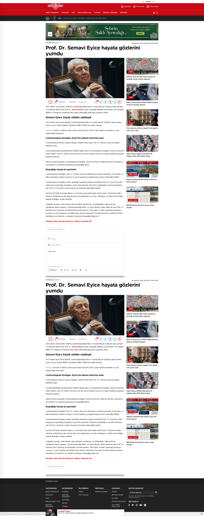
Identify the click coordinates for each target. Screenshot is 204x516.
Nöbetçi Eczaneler (101, 491)
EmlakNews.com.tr (52, 43)
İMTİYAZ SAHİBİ (117, 495)
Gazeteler (127, 6)
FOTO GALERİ (83, 495)
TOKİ (73, 12)
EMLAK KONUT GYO (84, 12)
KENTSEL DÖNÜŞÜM (110, 12)
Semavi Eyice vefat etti (56, 229)
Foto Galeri (140, 6)
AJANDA (97, 12)
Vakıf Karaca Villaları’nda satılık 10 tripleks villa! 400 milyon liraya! (85, 18)
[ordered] (72, 270)
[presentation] (51, 18)
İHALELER (65, 12)
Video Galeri (154, 6)
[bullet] (75, 270)
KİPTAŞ (64, 503)
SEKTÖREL (123, 12)
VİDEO (81, 491)
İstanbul (49, 130)
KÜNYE (114, 491)
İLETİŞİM (115, 498)
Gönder (53, 270)
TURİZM (65, 506)
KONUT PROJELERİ (52, 12)
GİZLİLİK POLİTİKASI (119, 501)
